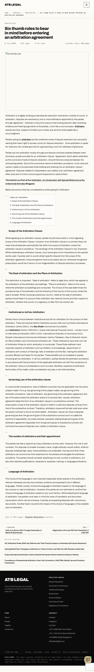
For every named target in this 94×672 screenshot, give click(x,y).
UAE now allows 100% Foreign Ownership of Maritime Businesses (23, 530)
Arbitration (30, 13)
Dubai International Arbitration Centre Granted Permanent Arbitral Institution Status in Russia (41, 555)
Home (6, 13)
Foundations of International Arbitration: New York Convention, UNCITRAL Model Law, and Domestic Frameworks (45, 561)
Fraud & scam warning (71, 652)
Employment (54, 594)
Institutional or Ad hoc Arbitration (26, 210)
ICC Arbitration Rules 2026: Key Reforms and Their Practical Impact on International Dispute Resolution (45, 543)
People (7, 621)
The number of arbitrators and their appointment (32, 218)
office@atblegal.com (57, 641)
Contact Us (9, 629)
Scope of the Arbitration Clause (25, 201)
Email (77, 43)
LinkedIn (69, 43)
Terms (47, 652)
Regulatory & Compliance (58, 606)
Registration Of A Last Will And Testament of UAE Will (71, 530)
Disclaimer (38, 652)
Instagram (53, 621)
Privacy (28, 652)
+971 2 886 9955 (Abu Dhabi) (60, 629)
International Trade (56, 602)
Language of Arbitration (22, 223)
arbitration (26, 139)
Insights (16, 13)
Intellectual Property (56, 590)
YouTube (52, 625)
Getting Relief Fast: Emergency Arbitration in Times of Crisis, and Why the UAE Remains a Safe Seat (44, 549)
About (7, 617)
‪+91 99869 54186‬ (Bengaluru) (60, 637)
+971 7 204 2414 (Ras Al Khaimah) (62, 633)
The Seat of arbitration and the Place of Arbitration (32, 205)
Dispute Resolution (35, 517)
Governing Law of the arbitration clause (28, 214)
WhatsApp (85, 43)
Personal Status (55, 598)
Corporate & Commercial (58, 586)
